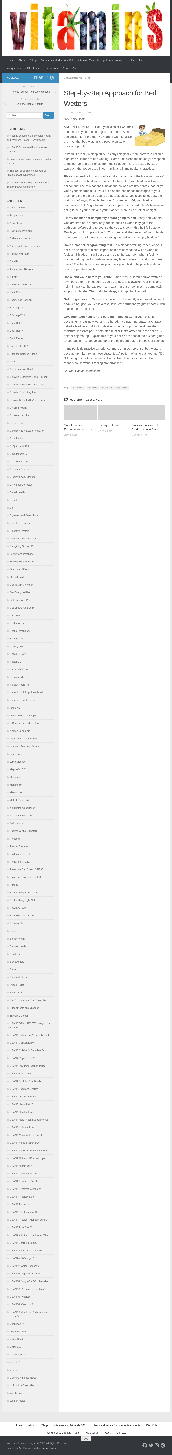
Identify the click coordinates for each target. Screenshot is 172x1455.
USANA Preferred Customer (25, 1188)
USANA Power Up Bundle (24, 1181)
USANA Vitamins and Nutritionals (28, 1250)
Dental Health (17, 492)
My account (51, 68)
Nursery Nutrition (108, 425)
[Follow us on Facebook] (36, 78)
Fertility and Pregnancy (22, 553)
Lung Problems (18, 754)
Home (10, 60)
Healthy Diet (16, 638)
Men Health (16, 784)
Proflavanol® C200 (20, 861)
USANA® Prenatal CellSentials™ (28, 1289)
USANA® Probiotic (20, 1296)
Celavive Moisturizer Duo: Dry (26, 384)
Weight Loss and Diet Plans (23, 68)
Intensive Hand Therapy (23, 715)
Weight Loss (16, 1393)
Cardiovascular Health (22, 369)
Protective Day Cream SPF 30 (26, 869)
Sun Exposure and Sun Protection (28, 1000)
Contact (77, 68)
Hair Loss (15, 615)
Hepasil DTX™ (18, 653)
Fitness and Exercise (21, 569)
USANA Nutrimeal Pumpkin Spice (28, 1158)
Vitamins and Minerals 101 (57, 60)
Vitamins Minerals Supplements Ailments (102, 60)
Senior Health (17, 938)
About (22, 60)
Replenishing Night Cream (24, 892)
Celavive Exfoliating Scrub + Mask (29, 376)
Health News (17, 623)
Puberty (14, 884)
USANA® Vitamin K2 (21, 1304)
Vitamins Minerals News (23, 1377)
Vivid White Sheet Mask (23, 1385)
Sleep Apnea (17, 961)
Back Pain (15, 292)
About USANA (18, 207)
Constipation (106, 388)
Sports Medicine (19, 977)
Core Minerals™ (19, 461)
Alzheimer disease (20, 238)
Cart (65, 68)
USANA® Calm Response (24, 1265)
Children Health (77, 77)
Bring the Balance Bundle (23, 353)
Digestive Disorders (20, 523)
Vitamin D (15, 1362)
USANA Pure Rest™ (21, 1227)
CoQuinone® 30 (18, 453)
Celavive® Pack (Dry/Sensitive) (27, 400)
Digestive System (19, 530)
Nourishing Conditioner (22, 807)
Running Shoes (18, 923)
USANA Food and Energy (24, 1088)
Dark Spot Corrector (21, 484)
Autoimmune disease (21, 284)
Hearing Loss (17, 646)
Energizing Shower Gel (22, 546)
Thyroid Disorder (19, 1015)
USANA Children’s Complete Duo (28, 1050)
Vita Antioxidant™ (19, 1354)
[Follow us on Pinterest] (52, 78)
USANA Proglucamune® (23, 1212)
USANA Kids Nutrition (22, 1127)
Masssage (15, 777)
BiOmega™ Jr (18, 315)
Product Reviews (19, 846)
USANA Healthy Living (22, 1112)
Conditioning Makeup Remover (27, 430)
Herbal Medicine (19, 669)
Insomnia (15, 707)
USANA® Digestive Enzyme (25, 1273)
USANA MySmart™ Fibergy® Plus (29, 1150)
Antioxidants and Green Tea (25, 246)
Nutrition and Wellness (22, 815)
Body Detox (16, 323)
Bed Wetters (78, 388)
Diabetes (14, 500)
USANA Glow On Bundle (23, 1096)
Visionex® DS (17, 1346)
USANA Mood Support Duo (25, 1142)
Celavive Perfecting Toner (24, 392)
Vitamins (14, 1370)
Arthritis (14, 261)
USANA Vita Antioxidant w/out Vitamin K (32, 1235)
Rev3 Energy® (18, 907)
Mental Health (17, 792)
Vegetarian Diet (18, 1331)
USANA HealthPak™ (21, 1104)
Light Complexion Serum (23, 738)
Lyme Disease (18, 761)
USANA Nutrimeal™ (21, 1165)
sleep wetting (122, 388)
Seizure (14, 931)
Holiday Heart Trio (19, 684)
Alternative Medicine (21, 230)
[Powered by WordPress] (20, 1448)
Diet (12, 507)
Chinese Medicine (19, 415)
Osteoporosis (17, 823)
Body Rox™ (16, 330)
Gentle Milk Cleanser (21, 584)
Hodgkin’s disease (20, 677)
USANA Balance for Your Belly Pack (30, 1035)
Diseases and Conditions (23, 538)
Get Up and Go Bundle (22, 607)
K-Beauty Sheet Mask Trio (24, 723)
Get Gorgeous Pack (21, 600)
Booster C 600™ (19, 346)
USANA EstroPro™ (20, 1073)
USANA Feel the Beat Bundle (26, 1081)
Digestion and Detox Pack (24, 515)
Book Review (17, 338)
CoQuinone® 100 (19, 446)
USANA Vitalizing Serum (23, 1242)
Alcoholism (16, 223)
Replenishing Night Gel (22, 900)
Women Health (18, 1400)
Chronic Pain (17, 423)
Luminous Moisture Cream (24, 746)
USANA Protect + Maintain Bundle (28, 1219)
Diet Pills (136, 60)
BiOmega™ (16, 307)
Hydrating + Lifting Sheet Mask (27, 692)
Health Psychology (20, 630)
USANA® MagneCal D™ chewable (29, 1281)
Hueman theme (48, 1448)
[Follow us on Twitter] (41, 78)
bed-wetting (92, 388)
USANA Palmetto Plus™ (23, 1173)
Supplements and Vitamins (24, 1007)
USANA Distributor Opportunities (28, 1065)
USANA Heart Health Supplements (29, 1119)
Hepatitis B (16, 661)
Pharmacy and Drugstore (23, 830)
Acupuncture (17, 215)
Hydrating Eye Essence (23, 700)
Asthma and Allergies (21, 269)
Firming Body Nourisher (23, 561)
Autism (13, 276)
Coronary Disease (20, 469)
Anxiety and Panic (20, 253)
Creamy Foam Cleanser (23, 476)
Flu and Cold (17, 577)
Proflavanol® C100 (20, 854)
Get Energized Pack (21, 592)
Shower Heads (18, 946)
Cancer (14, 361)
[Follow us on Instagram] (46, 78)
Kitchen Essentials (20, 730)
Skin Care (15, 954)
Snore (13, 969)
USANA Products (19, 1204)
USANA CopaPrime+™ (22, 1058)
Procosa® (15, 838)
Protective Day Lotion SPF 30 (26, 877)
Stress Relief (17, 984)
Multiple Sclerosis (19, 800)
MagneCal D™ (18, 769)
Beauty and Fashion (21, 299)
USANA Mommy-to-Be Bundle (26, 1135)
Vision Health (17, 1339)
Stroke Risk (16, 992)
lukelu (72, 112)
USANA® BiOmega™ (22, 1258)
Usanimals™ (17, 1323)
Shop (33, 60)
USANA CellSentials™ (22, 1042)
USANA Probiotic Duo (22, 1196)
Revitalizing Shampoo (22, 915)
